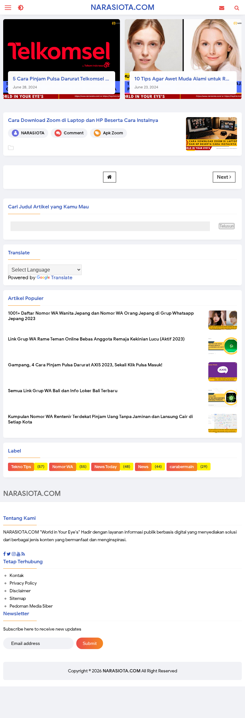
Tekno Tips (21, 466)
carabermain (182, 466)
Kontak (17, 575)
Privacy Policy (23, 583)
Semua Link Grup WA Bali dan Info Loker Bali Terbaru (62, 390)
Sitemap (18, 598)
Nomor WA (62, 466)
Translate (61, 277)
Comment (74, 133)
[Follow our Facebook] (4, 554)
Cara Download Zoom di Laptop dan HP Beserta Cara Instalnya (83, 120)
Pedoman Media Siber (31, 606)
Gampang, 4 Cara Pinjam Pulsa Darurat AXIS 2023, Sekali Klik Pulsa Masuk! (85, 365)
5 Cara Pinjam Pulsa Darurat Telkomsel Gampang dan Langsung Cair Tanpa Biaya (64, 82)
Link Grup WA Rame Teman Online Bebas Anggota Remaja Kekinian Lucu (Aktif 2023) (96, 339)
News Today (105, 466)
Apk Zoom (113, 133)
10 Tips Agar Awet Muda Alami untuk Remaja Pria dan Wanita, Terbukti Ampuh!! (185, 82)
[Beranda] (109, 177)
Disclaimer (20, 591)
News (143, 466)
